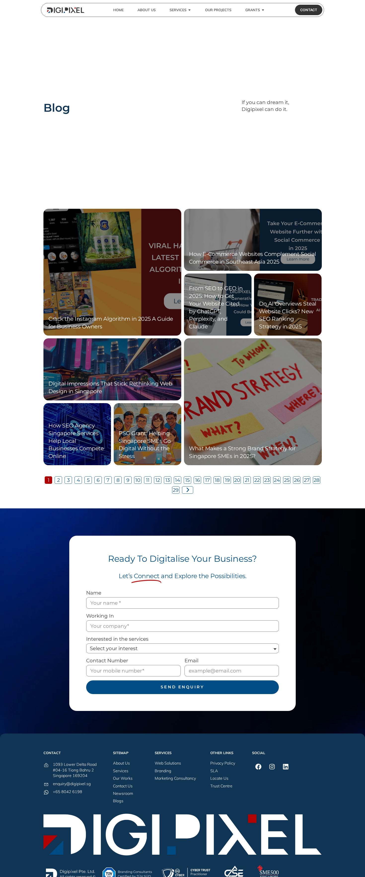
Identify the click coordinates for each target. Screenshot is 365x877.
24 (277, 480)
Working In (100, 616)
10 (137, 480)
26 (297, 480)
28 (317, 480)
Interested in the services (117, 639)
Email (191, 661)
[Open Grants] (263, 10)
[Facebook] (258, 766)
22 (257, 480)
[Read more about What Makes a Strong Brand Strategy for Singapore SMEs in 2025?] (253, 401)
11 (147, 480)
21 (247, 480)
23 (267, 480)
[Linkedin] (285, 766)
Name (93, 593)
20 (237, 480)
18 (217, 480)
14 (177, 480)
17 (207, 480)
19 (227, 480)
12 (157, 480)
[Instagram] (272, 766)
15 (187, 480)
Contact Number (107, 661)
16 (197, 480)
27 (307, 480)
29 (176, 490)
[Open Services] (189, 10)
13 (167, 480)
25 (287, 480)
